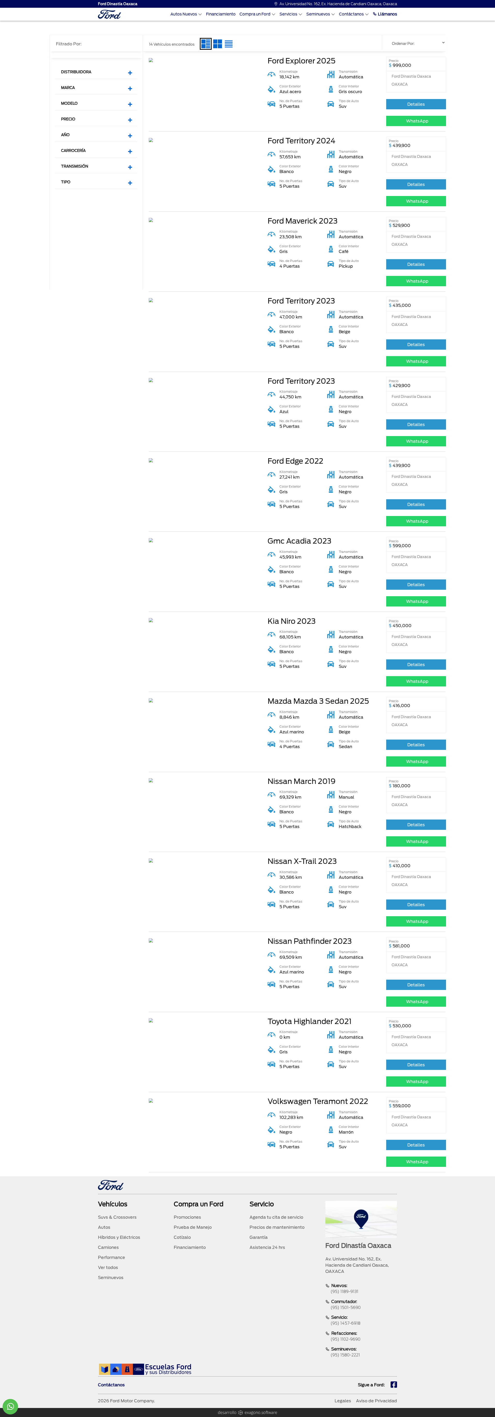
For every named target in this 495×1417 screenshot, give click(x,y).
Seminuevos (318, 14)
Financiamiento (221, 14)
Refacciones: (345, 1336)
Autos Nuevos (183, 14)
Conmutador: (346, 1304)
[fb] (394, 1385)
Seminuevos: (345, 1352)
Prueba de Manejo (193, 1227)
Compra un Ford (255, 14)
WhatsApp (417, 121)
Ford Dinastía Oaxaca (117, 4)
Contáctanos (351, 14)
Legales (343, 1400)
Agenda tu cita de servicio (276, 1217)
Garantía (259, 1237)
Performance (111, 1257)
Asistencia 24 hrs (267, 1247)
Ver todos (108, 1267)
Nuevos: (344, 1288)
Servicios (288, 14)
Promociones (187, 1217)
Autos (104, 1227)
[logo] (109, 14)
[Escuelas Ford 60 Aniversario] (145, 1369)
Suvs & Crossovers (117, 1217)
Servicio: (345, 1320)
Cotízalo (182, 1237)
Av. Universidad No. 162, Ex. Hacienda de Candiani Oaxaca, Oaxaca (338, 4)
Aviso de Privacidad (376, 1400)
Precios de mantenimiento (277, 1227)
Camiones (108, 1247)
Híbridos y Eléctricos (119, 1237)
